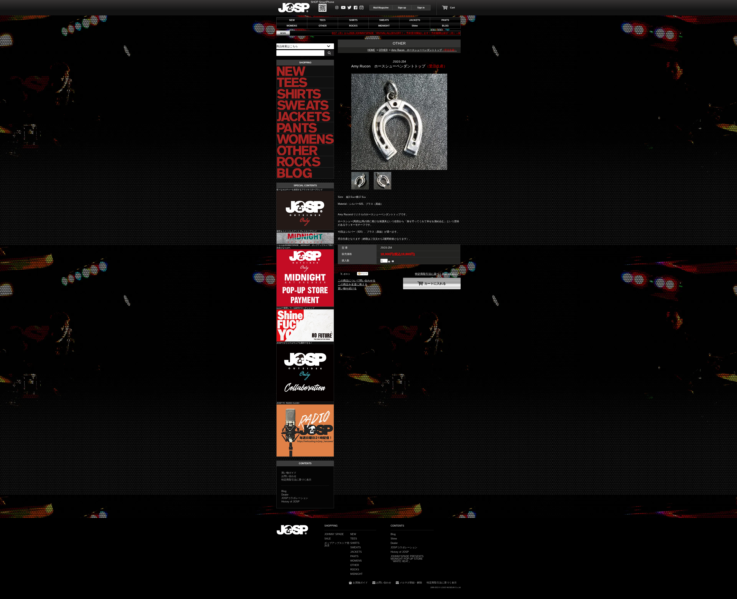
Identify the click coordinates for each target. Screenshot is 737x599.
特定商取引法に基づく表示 (296, 479)
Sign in (421, 7)
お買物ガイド (360, 582)
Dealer (284, 494)
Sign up (402, 7)
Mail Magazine (381, 7)
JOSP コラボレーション (305, 373)
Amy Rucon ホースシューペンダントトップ (424, 50)
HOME (371, 50)
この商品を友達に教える (352, 284)
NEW (292, 20)
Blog (361, 7)
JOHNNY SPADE (294, 7)
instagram (337, 7)
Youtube (343, 7)
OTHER (383, 50)
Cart (452, 7)
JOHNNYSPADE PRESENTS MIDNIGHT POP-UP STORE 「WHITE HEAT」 (407, 559)
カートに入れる (435, 283)
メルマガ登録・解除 (411, 582)
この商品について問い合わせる (356, 280)
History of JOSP (290, 501)
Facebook (355, 7)
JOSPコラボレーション (294, 498)
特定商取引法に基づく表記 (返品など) (438, 273)
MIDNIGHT (305, 238)
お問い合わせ (288, 476)
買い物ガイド (288, 472)
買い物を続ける (347, 288)
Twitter (349, 7)
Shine (305, 325)
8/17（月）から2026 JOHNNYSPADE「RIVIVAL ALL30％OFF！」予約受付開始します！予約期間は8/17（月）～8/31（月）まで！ (348, 33)
